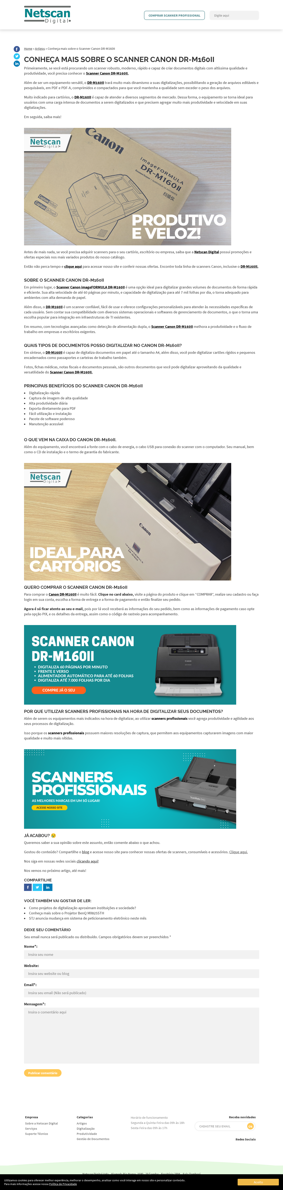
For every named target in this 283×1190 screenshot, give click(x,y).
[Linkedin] (252, 1147)
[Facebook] (17, 49)
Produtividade (87, 1134)
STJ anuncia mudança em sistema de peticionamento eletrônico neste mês (87, 918)
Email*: (30, 984)
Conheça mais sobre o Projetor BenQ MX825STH (66, 913)
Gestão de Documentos (93, 1139)
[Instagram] (224, 1147)
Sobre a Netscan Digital (41, 1123)
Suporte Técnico (36, 1134)
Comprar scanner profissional (174, 15)
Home (28, 48)
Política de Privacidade (63, 1184)
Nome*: (30, 946)
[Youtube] (214, 1147)
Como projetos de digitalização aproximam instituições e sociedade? (83, 908)
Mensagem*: (35, 1003)
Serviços (31, 1128)
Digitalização (86, 1128)
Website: (31, 965)
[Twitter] (17, 56)
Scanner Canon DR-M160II (74, 280)
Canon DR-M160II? (161, 345)
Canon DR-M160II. (96, 439)
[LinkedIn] (17, 64)
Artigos (40, 48)
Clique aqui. (238, 852)
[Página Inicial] (47, 8)
